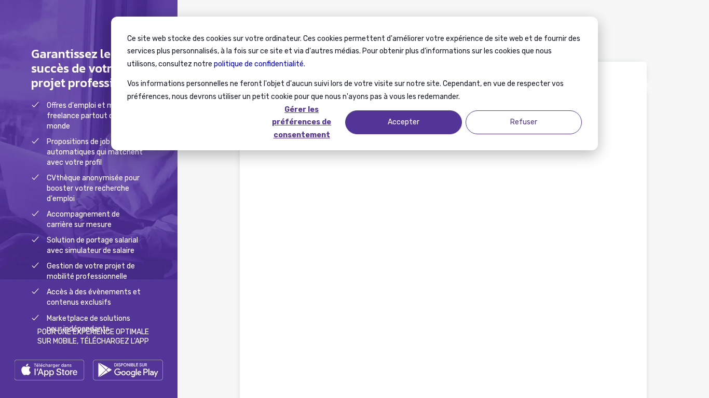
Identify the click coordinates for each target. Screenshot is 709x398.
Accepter (403, 122)
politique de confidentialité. (259, 64)
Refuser (523, 122)
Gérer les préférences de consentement (301, 122)
